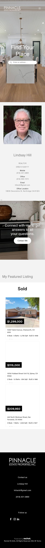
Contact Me (22, 241)
